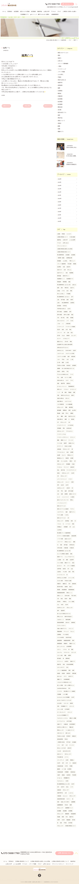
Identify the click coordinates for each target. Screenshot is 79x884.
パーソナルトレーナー (62, 503)
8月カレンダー (60, 808)
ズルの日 (59, 751)
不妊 (67, 371)
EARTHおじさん (60, 350)
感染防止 (68, 383)
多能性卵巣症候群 (61, 799)
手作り (67, 413)
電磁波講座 (59, 631)
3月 (68, 518)
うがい (58, 359)
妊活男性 (59, 267)
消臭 (58, 395)
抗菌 (74, 392)
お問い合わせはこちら (67, 4)
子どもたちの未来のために (63, 374)
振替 (58, 288)
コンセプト (69, 234)
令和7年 (62, 787)
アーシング (66, 631)
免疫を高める (60, 419)
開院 (70, 598)
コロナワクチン (60, 512)
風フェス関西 (60, 685)
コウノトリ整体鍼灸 (63, 64)
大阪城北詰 (72, 772)
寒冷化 (66, 739)
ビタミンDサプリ (60, 667)
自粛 (62, 377)
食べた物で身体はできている (68, 368)
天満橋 (71, 766)
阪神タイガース (72, 494)
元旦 (58, 491)
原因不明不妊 (60, 793)
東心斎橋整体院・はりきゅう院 (63, 285)
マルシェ (72, 631)
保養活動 (74, 673)
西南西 (68, 335)
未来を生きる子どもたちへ (63, 347)
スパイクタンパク (61, 574)
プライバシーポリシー (62, 246)
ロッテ (58, 497)
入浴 (67, 359)
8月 (68, 569)
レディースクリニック (62, 479)
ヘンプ (58, 392)
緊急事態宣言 (71, 386)
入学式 (66, 766)
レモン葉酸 (65, 694)
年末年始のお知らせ (61, 308)
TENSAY (66, 805)
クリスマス (59, 691)
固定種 (67, 458)
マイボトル (59, 467)
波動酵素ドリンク (69, 808)
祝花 (73, 563)
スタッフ (67, 482)
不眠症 (59, 77)
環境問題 (65, 282)
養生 (70, 329)
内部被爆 (66, 527)
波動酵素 (73, 802)
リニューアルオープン (69, 557)
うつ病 (71, 359)
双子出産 (68, 742)
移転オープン (67, 563)
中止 (58, 377)
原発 (72, 521)
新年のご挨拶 (66, 314)
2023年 (59, 189)
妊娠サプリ (59, 724)
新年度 (73, 820)
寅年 (58, 610)
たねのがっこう (60, 619)
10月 (69, 583)
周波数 (58, 817)
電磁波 (69, 392)
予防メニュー (72, 261)
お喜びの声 (65, 240)
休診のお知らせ (62, 80)
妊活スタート (60, 754)
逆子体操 (63, 299)
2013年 (59, 221)
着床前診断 (68, 619)
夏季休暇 (67, 658)
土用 (67, 329)
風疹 (67, 512)
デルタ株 (65, 571)
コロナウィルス (60, 353)
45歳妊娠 (66, 724)
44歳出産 (72, 548)
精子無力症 (72, 545)
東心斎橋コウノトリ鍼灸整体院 (63, 533)
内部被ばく (59, 527)
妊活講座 (60, 104)
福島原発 (74, 583)
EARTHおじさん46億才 (62, 578)
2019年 (59, 202)
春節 (63, 329)
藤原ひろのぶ (60, 341)
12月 (58, 598)
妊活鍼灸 (74, 742)
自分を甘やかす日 (66, 751)
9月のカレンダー (60, 464)
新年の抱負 (59, 314)
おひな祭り (59, 703)
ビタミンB (66, 703)
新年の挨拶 (70, 491)
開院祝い (72, 760)
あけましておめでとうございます (64, 700)
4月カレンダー (60, 407)
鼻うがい (67, 398)
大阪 (67, 273)
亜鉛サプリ (72, 661)
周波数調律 (73, 814)
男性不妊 (60, 118)
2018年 (59, 205)
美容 (67, 317)
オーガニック (73, 389)
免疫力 (59, 58)
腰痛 (63, 362)
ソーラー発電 (60, 539)
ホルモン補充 (60, 580)
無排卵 (71, 703)
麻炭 (66, 392)
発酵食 (71, 413)
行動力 (70, 461)
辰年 (63, 763)
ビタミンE (71, 706)
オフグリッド (60, 446)
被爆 (74, 542)
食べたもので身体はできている (63, 613)
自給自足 (68, 365)
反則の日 (69, 748)
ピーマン (67, 757)
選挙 (73, 640)
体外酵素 (70, 811)
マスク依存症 (66, 634)
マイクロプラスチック (71, 470)
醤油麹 (58, 413)
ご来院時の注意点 (61, 742)
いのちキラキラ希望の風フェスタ (64, 682)
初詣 (72, 314)
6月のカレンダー (60, 431)
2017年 (59, 208)
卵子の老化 (59, 311)
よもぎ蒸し (61, 74)
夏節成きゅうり (60, 458)
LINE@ (58, 291)
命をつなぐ (59, 676)
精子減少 (66, 545)
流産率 (65, 443)
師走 (62, 598)
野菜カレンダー (60, 730)
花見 (61, 823)
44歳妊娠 (66, 548)
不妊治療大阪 (60, 757)
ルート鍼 (64, 769)
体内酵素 (59, 811)
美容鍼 (71, 317)
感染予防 (63, 383)
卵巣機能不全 (66, 778)
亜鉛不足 (59, 664)
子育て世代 (73, 595)
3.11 (75, 521)
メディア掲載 (61, 72)
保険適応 (73, 622)
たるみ (71, 320)
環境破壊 (59, 282)
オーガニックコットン (62, 386)
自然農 (71, 452)
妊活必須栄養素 (70, 664)
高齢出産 (71, 727)
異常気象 (59, 276)
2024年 (59, 186)
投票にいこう (60, 595)
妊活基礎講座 (66, 679)
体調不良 (60, 83)
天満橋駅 (67, 772)
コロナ (67, 380)
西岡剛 (66, 494)
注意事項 (68, 775)
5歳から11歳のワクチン (62, 628)
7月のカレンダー (66, 449)
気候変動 (71, 273)
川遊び (73, 464)
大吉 (58, 317)
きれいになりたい (61, 320)
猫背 (59, 115)
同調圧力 (59, 583)
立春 (68, 332)
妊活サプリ (71, 676)
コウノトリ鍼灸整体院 (62, 670)
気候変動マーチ (70, 279)
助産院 (58, 673)
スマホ (63, 291)
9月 (75, 461)
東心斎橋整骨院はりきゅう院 (63, 784)
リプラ (71, 787)
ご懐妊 (59, 66)
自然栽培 (74, 365)
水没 (67, 291)
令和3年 (68, 488)
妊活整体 (69, 769)
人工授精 (59, 560)
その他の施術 (72, 237)
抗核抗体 (59, 790)
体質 (58, 802)
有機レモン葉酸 (72, 718)
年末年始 (65, 305)
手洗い (63, 359)
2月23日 (66, 341)
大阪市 (58, 775)
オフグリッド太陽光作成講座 (63, 536)
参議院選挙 (59, 640)
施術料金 (59, 240)
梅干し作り (68, 733)
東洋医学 (68, 736)
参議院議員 (59, 643)
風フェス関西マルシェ (69, 685)
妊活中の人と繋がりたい (62, 727)
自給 (67, 452)
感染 (58, 383)
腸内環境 (71, 407)
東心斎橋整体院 (60, 255)
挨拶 (66, 491)
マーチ (71, 374)
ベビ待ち (67, 515)
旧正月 (58, 329)
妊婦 (69, 571)
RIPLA (67, 787)
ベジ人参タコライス (70, 730)
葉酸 (65, 655)
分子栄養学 (67, 709)
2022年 (59, 192)
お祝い (58, 302)
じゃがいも (71, 793)
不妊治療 (69, 264)
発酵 (71, 805)
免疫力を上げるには (65, 395)
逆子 (72, 297)
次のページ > (48, 106)
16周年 (58, 820)
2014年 (59, 218)
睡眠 (62, 416)
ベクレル (59, 524)
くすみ (58, 323)
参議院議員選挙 (67, 640)
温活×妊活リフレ (62, 112)
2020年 (59, 199)
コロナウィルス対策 (70, 353)
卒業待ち (65, 601)
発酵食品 (65, 410)
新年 (70, 311)
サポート (68, 799)
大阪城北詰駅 (60, 772)
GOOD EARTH (68, 350)
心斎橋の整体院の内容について (63, 252)
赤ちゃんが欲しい (61, 293)
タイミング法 (71, 578)
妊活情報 (60, 99)
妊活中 (74, 350)
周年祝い (59, 601)
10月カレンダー (68, 754)
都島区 (63, 775)
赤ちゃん (69, 270)
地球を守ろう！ (66, 276)
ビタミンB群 (59, 655)
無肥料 (69, 655)
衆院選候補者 (71, 589)
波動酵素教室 (60, 805)
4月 (70, 527)
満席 (58, 461)
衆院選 (58, 589)
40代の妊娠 (59, 548)
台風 (64, 267)
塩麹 (63, 413)
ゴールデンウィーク (61, 425)
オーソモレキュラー (61, 712)
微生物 (72, 419)
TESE (67, 817)
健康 (59, 88)
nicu (58, 604)
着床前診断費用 (60, 622)
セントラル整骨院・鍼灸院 (63, 554)
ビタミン (59, 649)
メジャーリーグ (65, 497)
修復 (66, 416)
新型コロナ (59, 389)
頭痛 (59, 129)
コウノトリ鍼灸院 (71, 566)
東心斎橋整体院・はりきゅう (63, 297)
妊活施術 (67, 255)
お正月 (69, 308)
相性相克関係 (60, 739)
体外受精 (59, 305)
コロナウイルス (68, 401)
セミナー (59, 338)
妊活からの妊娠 (68, 446)
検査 (71, 291)
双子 (63, 745)
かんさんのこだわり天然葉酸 (63, 697)
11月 (58, 476)
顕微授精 (68, 820)
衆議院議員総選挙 (61, 592)
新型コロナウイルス (61, 518)
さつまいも (59, 778)
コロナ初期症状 (60, 404)
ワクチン (72, 509)
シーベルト (68, 524)
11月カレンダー (64, 476)
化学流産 (70, 823)
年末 (69, 688)
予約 (62, 491)
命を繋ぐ (67, 661)
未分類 (3, 95)
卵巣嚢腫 (68, 464)
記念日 (62, 485)
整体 (71, 341)
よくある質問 (72, 240)
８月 (67, 745)
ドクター (70, 479)
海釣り (58, 473)
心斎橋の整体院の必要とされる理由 (64, 249)
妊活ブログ (59, 270)
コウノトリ (59, 332)
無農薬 (58, 368)
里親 (69, 670)
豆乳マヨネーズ (60, 733)
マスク (71, 380)
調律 (63, 817)
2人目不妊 (59, 530)
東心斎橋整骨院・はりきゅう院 (63, 551)
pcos (74, 527)
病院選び (68, 673)
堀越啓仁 (66, 643)
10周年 (71, 299)
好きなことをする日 (61, 748)
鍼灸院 (58, 769)
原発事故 (67, 521)
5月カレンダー (63, 422)
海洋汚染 (63, 470)
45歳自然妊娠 (60, 766)
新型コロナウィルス (63, 53)
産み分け (67, 622)
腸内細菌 (59, 410)
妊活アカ (72, 288)
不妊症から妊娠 (68, 580)
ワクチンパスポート (61, 625)
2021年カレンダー (61, 488)
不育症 (65, 823)
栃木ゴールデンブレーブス (63, 500)
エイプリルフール (61, 721)
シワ (67, 320)
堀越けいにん (72, 643)
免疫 (68, 356)
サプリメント (60, 661)
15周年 (67, 781)
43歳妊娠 (59, 796)
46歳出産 (74, 763)
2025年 (59, 182)
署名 (64, 428)
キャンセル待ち (64, 461)
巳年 (58, 787)
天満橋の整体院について (70, 826)
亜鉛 (72, 649)
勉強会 (59, 93)
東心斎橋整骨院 (65, 302)
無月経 (64, 569)
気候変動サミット (61, 279)
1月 (72, 488)
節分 (72, 332)
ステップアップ (60, 760)
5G (57, 545)
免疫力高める (60, 401)
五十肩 (58, 362)
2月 (64, 332)
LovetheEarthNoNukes (61, 688)
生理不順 (59, 569)
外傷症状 (60, 96)
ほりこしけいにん (61, 646)
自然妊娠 (59, 449)
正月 (67, 763)
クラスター (66, 389)
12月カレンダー (60, 482)
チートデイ (71, 745)
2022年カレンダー (61, 607)
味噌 (69, 410)
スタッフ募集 (71, 601)
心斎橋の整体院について (62, 237)
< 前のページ (6, 106)
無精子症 (71, 817)
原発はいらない (68, 542)
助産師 (63, 673)
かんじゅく (65, 796)
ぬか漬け (74, 410)
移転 (71, 554)
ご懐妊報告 (68, 323)
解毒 (59, 126)
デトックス (71, 440)
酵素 (58, 440)
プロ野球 (72, 497)
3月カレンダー (60, 521)
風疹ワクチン (72, 512)
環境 (59, 55)
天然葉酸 (59, 694)
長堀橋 (74, 264)
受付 (62, 288)
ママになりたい (69, 431)
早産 (73, 571)
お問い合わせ (66, 243)
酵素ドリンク (64, 440)
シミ (63, 323)
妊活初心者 (69, 428)
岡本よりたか (60, 616)
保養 (73, 670)
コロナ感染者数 (69, 404)
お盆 (72, 569)
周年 (58, 485)
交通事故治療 (69, 258)
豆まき (63, 335)
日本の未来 (67, 595)
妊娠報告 (66, 311)
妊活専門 (72, 560)
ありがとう (59, 566)
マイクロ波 (59, 443)
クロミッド (71, 628)
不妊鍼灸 (68, 293)
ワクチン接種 (60, 515)
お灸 (58, 299)
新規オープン (60, 557)
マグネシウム (66, 652)
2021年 (59, 195)
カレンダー (73, 335)
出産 (65, 270)
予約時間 (74, 775)
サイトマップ (69, 864)
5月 (58, 422)
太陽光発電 (73, 536)
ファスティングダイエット (63, 437)
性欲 (64, 664)
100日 (62, 604)
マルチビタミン (60, 781)
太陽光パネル (71, 443)
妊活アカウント (60, 273)
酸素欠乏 (65, 583)
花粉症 (59, 123)
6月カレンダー (73, 796)
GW (69, 422)
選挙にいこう (69, 592)
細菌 (66, 419)
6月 (63, 560)
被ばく (70, 586)
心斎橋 (58, 234)
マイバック (66, 467)
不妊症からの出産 (61, 736)
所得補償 (59, 428)
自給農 (58, 455)
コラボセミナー (66, 338)
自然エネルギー (68, 539)
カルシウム (59, 652)
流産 (61, 545)
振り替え (63, 317)
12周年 (66, 598)
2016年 (59, 212)
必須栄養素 (69, 646)
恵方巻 (58, 335)
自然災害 (72, 467)
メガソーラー (60, 542)
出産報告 (60, 91)
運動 (66, 407)
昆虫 (58, 470)
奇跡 (58, 706)
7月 (64, 566)
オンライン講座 (68, 377)
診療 (67, 299)
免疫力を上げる (71, 416)
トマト (58, 745)
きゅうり (64, 455)
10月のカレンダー (65, 473)
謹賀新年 (63, 610)
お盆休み (59, 571)
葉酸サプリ (61, 132)
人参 (66, 793)
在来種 (71, 458)
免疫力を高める (60, 398)
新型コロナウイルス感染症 (63, 509)
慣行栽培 (59, 658)
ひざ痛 (67, 362)
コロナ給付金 (70, 425)
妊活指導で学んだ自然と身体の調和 (64, 344)
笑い (58, 416)
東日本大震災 (60, 586)
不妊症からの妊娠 (61, 365)
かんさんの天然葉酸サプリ (63, 715)
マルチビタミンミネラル (62, 718)
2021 (58, 494)
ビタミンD (73, 652)
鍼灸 (69, 282)
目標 (62, 494)
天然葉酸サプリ (64, 706)
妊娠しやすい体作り (65, 802)
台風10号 (68, 267)
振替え (63, 371)
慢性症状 (60, 107)
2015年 (59, 215)
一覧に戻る (27, 106)
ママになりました (61, 452)
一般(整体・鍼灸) (60, 258)
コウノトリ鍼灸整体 (61, 264)
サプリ (65, 676)
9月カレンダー (60, 814)
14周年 (67, 760)
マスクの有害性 (60, 637)
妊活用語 (60, 102)
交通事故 (59, 634)
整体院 (63, 234)
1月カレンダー (70, 607)
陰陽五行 (74, 736)
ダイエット (72, 437)
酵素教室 (67, 814)
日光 (67, 667)
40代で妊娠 (69, 721)
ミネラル (65, 649)
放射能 (66, 586)
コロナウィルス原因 (61, 356)
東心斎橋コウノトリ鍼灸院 (69, 691)
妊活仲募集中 (72, 724)
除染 (73, 524)
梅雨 (67, 560)
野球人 (71, 500)
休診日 (58, 371)
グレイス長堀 (60, 563)
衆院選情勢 (64, 589)
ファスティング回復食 (70, 326)
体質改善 (60, 85)
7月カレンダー (60, 826)
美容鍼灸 (59, 261)
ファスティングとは (61, 434)
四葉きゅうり (70, 455)
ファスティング (62, 69)
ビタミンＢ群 (60, 709)
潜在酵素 (65, 811)
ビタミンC (70, 712)
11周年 (72, 482)
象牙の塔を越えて (68, 616)
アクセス (59, 243)
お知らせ (60, 61)
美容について (61, 121)
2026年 (59, 179)
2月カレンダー (66, 790)
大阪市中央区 (68, 637)
